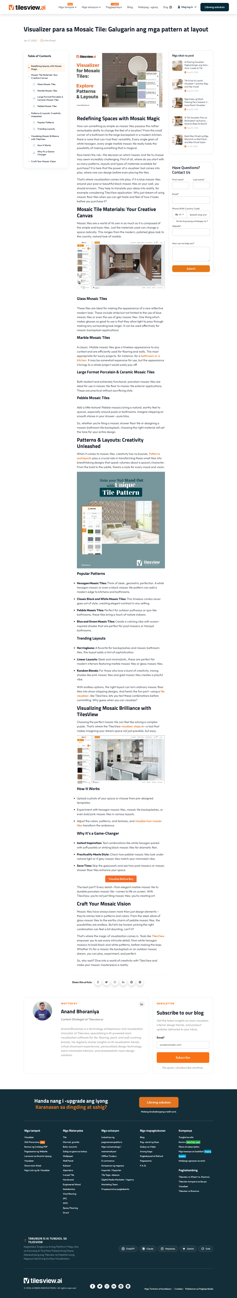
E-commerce (107, 1160)
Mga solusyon (90, 7)
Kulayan (67, 1165)
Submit (191, 268)
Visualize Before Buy (121, 879)
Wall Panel (68, 1160)
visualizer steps (131, 726)
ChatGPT (130, 1248)
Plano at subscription (189, 1146)
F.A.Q (143, 1165)
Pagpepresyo (114, 6)
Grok (208, 1248)
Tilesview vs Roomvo (189, 1191)
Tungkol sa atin (186, 1137)
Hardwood (68, 1179)
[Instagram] (114, 982)
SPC (65, 1198)
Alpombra (68, 1170)
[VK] (140, 982)
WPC (65, 1203)
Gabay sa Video (148, 1146)
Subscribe (183, 1057)
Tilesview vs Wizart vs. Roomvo (194, 1176)
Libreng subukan (215, 7)
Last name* (199, 179)
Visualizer (29, 1137)
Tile (64, 1137)
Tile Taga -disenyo (110, 1174)
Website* (176, 226)
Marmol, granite (71, 1142)
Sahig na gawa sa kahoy (75, 1151)
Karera (189, 1142)
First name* (178, 179)
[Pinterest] (131, 982)
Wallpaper (68, 1156)
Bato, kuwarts (70, 1146)
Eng (165, 7)
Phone (186, 208)
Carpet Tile (68, 1174)
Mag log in (187, 7)
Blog (130, 7)
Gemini (190, 1248)
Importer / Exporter (111, 1170)
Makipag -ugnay (148, 7)
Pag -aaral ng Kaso (149, 1142)
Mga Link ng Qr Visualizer (37, 1170)
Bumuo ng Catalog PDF (36, 1146)
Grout (66, 1212)
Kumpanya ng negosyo (112, 1165)
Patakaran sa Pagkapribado (199, 1288)
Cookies (179, 1288)
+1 (180, 214)
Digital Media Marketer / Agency (117, 1179)
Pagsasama (146, 1160)
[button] (46, 57)
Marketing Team (109, 1184)
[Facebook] (98, 982)
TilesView (158, 936)
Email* (175, 194)
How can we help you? (183, 243)
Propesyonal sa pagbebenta (115, 1189)
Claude (150, 1248)
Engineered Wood (72, 1184)
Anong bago (146, 1151)
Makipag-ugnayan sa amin (192, 1160)
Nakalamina (69, 1189)
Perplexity (170, 1248)
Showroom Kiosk (32, 1165)
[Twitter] (106, 982)
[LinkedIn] (123, 982)
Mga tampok (66, 6)
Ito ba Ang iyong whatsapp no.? (192, 221)
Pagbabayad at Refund (151, 1156)
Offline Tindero (109, 1156)
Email (161, 1037)
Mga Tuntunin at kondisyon (157, 1288)
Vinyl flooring (69, 1193)
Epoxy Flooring (70, 1208)
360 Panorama (34, 1142)
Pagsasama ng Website (35, 1151)
